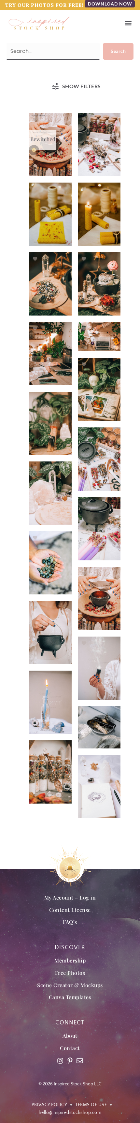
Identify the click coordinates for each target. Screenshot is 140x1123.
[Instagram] (60, 1060)
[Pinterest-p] (70, 1060)
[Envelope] (80, 1060)
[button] (128, 23)
